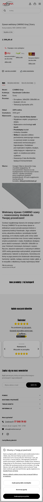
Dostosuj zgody (21, 490)
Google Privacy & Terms (10, 471)
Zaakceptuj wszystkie (21, 496)
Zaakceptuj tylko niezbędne (21, 483)
